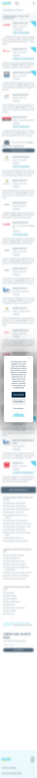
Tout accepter (18, 395)
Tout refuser (18, 401)
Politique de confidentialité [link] (18, 415)
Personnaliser (18, 408)
